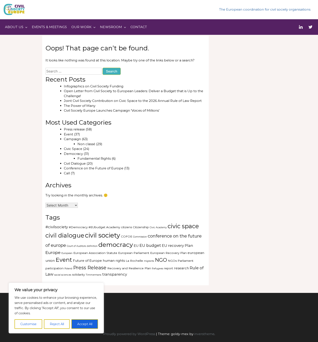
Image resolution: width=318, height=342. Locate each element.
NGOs (172, 260)
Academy (113, 227)
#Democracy (78, 227)
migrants (149, 261)
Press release (74, 129)
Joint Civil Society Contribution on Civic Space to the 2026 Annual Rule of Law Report (133, 101)
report (168, 268)
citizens (126, 227)
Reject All (57, 324)
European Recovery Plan (168, 253)
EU (136, 246)
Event (68, 134)
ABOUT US (14, 27)
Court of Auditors (76, 246)
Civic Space (73, 149)
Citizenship (141, 227)
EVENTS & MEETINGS (49, 27)
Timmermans (93, 274)
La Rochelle (134, 260)
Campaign (72, 139)
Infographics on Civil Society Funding (93, 86)
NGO (161, 260)
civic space (183, 226)
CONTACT (138, 27)
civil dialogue (64, 235)
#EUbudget (96, 227)
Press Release (89, 268)
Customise (28, 324)
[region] (56, 308)
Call (67, 173)
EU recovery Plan (177, 245)
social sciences (62, 274)
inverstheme (204, 334)
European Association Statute (95, 253)
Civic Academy (158, 227)
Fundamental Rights (94, 158)
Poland (68, 268)
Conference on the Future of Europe (93, 168)
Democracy (73, 154)
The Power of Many (79, 106)
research (181, 268)
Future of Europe (87, 261)
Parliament (185, 260)
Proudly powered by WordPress (129, 334)
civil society (102, 235)
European (66, 253)
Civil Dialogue (75, 163)
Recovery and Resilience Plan (129, 268)
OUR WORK (81, 27)
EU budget (150, 245)
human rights (114, 261)
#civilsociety (56, 227)
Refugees (157, 268)
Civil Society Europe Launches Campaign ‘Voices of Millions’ (112, 110)
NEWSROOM (111, 27)
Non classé (86, 144)
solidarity (78, 274)
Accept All (84, 324)
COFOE (126, 236)
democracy (115, 244)
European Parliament (133, 253)
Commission (140, 236)
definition (92, 246)
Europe (53, 252)
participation (54, 268)
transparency (114, 274)
